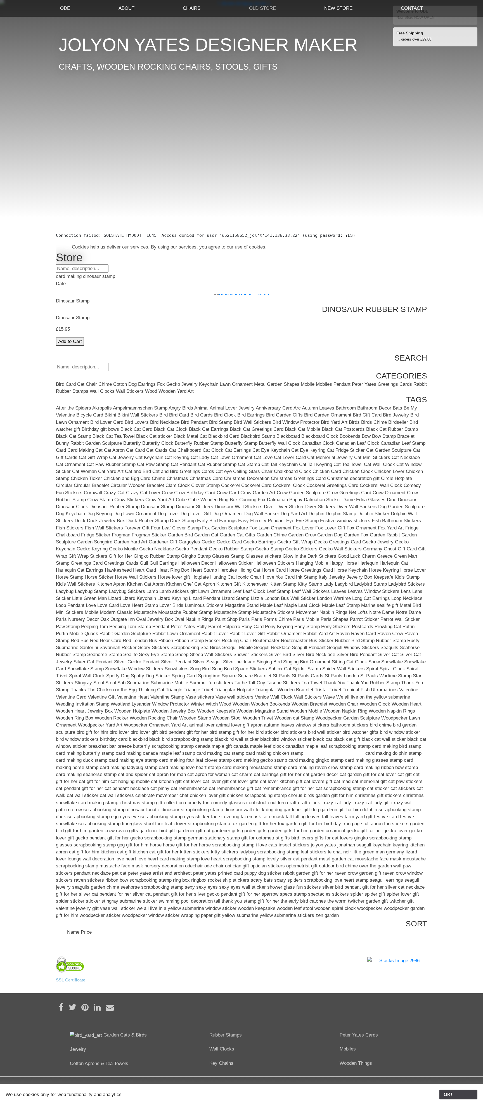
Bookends (350, 436)
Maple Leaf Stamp (341, 605)
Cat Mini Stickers (372, 457)
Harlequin (368, 563)
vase (105, 908)
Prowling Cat (388, 626)
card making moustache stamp (254, 767)
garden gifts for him (288, 830)
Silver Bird (280, 654)
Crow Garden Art (257, 492)
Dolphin (316, 513)
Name (73, 932)
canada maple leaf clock (258, 746)
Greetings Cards (121, 563)
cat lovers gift (318, 781)
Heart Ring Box (173, 570)
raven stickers (89, 880)
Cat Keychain (149, 457)
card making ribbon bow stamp (386, 767)
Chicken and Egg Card (126, 478)
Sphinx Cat (279, 668)
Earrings (147, 384)
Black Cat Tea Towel (114, 436)
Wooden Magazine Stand (262, 711)
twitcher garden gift (368, 901)
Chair (91, 384)
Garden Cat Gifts (237, 535)
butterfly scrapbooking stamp (163, 746)
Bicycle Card (89, 415)
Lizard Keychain (139, 598)
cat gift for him (94, 781)
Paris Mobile (306, 619)
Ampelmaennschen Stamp (140, 408)
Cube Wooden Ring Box (213, 499)
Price (86, 932)
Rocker (212, 640)
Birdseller (398, 422)
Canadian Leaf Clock (357, 443)
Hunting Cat (222, 577)
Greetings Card (87, 563)
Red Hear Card (105, 640)
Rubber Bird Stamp (355, 640)
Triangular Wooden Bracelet (284, 689)
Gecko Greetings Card (337, 542)
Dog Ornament (227, 513)
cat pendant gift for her (79, 788)
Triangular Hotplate (234, 689)
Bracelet (406, 436)
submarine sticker (138, 901)
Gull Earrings (163, 563)
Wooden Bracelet (309, 704)
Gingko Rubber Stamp (157, 556)
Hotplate (200, 577)
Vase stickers (200, 697)
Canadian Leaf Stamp (403, 443)
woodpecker (369, 908)
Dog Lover (168, 513)
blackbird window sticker (286, 739)
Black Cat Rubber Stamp (392, 429)
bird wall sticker (324, 732)
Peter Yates (183, 626)
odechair (194, 866)
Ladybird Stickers (406, 584)
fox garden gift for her (253, 823)
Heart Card (144, 570)
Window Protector (170, 704)
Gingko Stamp (196, 556)
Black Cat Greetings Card (256, 429)
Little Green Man (89, 598)
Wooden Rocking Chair (154, 718)
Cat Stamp (249, 464)
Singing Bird (269, 661)
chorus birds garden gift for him (321, 795)
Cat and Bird (138, 471)
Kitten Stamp (282, 584)
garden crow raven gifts (113, 830)
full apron (373, 823)
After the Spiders (73, 408)
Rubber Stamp (391, 640)
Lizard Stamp (235, 598)
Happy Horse (343, 563)
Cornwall (93, 492)
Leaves (338, 591)
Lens (406, 591)
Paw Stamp (68, 626)
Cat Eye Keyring (308, 450)
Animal (201, 408)
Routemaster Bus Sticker (307, 640)
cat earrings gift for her (278, 774)
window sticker (220, 908)
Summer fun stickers (211, 682)
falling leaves (307, 816)
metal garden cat (336, 859)
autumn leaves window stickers (296, 725)
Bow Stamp (384, 436)
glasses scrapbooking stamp (86, 845)
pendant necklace (92, 873)
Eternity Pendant (267, 520)
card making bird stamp (396, 746)
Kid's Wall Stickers (75, 584)
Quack (91, 633)
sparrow (270, 894)
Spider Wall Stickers (343, 668)
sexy (190, 887)
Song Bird (200, 668)
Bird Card (179, 415)
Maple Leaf (271, 605)
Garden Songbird (94, 542)
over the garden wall (380, 866)
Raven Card (363, 633)
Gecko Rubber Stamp (231, 549)
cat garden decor (320, 774)
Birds (354, 422)
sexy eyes (207, 887)
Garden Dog (329, 535)
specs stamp (293, 894)
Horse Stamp (69, 577)
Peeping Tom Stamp (130, 626)
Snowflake (392, 661)
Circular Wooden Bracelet (137, 485)
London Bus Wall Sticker (290, 598)
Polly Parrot (208, 626)
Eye (290, 520)
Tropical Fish (356, 689)
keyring (400, 845)
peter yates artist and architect (160, 873)
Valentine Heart (133, 697)
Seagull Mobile (237, 647)
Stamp (404, 675)
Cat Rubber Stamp (217, 464)
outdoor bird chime (338, 866)
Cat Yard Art (111, 471)
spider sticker (70, 901)
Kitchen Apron (111, 584)
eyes (125, 816)
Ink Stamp (306, 577)
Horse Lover (413, 570)
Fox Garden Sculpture (225, 528)
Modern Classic (116, 612)
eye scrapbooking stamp (157, 816)
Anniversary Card (274, 408)
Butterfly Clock (157, 443)
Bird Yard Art (334, 422)
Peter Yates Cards (359, 1035)
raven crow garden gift (358, 873)
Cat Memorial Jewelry (330, 457)
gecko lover (395, 830)
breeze (124, 746)
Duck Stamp (183, 520)
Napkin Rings (333, 612)
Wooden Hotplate (132, 711)
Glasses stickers (263, 556)
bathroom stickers (349, 725)
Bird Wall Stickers (252, 422)
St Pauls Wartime (378, 675)
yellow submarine (240, 915)
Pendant (342, 384)
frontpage (352, 823)
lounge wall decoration (91, 859)
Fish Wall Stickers (104, 528)
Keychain (208, 384)
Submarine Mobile (169, 682)
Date (61, 932)
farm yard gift (359, 816)
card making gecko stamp (260, 760)
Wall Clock (281, 697)
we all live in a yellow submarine (170, 908)
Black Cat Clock (171, 429)
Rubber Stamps (72, 391)
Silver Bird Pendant (357, 654)
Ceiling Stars (246, 471)
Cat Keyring (177, 457)
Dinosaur (407, 499)
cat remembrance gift (231, 788)
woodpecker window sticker (150, 915)
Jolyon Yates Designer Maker (208, 45)
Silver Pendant (176, 661)
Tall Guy (256, 682)
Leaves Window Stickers (373, 591)
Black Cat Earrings (208, 429)
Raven (343, 633)
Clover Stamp (205, 485)
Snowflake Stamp (85, 668)
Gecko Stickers (301, 549)
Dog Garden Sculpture (401, 506)
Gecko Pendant (191, 549)
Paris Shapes (335, 619)
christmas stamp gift (141, 802)
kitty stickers (224, 852)
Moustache (145, 612)
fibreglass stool (138, 823)
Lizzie (257, 598)
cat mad (342, 781)
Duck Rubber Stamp (147, 520)
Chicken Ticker (86, 478)
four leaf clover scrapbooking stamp (192, 823)
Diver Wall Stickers (357, 506)
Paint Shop (226, 619)
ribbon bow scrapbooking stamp (138, 880)
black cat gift (346, 739)
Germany (372, 549)
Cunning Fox (252, 499)
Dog (132, 384)
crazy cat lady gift (371, 802)
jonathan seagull (354, 845)
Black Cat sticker (154, 436)
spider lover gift (403, 894)
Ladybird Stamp (370, 584)
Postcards (362, 626)
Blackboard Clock (319, 436)
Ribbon (165, 640)
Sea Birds (210, 647)
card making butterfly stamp (85, 753)
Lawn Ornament (236, 384)
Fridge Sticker (95, 535)
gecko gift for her (364, 830)
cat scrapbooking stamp (341, 788)
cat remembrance (189, 788)
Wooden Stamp (195, 718)
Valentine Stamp (167, 697)
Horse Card (274, 570)
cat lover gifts (244, 781)
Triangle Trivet (198, 689)
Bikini (110, 415)
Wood (151, 391)
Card (71, 384)
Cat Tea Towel (348, 464)
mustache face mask (121, 866)
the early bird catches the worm (314, 901)
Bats (397, 408)
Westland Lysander (131, 704)
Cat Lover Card (290, 457)
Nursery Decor (83, 619)
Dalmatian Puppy (284, 499)
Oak (104, 619)
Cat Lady (200, 457)
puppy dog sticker (262, 873)
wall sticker (123, 908)
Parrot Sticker (364, 619)
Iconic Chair (248, 577)
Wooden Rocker (111, 718)
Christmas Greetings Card (298, 478)
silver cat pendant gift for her (162, 894)
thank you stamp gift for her (250, 901)
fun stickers (396, 823)
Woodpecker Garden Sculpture (348, 718)
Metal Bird (410, 605)
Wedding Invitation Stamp (82, 704)
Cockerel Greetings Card (332, 485)
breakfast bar (102, 746)
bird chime (381, 725)
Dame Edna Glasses (363, 499)
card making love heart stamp (190, 767)
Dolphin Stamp (341, 513)
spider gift (374, 894)
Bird (60, 384)
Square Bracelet (254, 675)
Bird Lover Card (106, 422)
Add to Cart (70, 341)
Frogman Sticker (149, 535)
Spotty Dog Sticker (150, 675)
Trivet (335, 689)
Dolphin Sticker (373, 513)
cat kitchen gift (166, 781)
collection (174, 802)
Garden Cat (206, 535)
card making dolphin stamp (393, 753)
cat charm (241, 774)
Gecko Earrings (259, 542)
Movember (307, 612)
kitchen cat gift (116, 852)
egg (115, 816)
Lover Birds (171, 605)
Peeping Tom (94, 626)
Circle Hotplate (396, 478)
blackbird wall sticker (237, 739)
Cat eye (224, 471)
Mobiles (324, 384)
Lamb (152, 591)
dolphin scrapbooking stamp (391, 809)
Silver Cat (388, 654)
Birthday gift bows (100, 429)
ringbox (199, 880)
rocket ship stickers (228, 880)
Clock (184, 485)
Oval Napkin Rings (194, 619)
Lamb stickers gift (178, 591)
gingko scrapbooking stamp (382, 838)
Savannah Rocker (118, 647)
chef (183, 795)
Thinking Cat (151, 689)
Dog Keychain (70, 513)
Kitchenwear (255, 584)
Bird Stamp (220, 422)
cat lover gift (216, 781)
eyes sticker (197, 816)
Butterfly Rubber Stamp (199, 443)
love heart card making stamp (169, 859)
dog (269, 809)
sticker (93, 901)
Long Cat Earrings (371, 598)
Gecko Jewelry (378, 542)
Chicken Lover (389, 471)
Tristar (321, 689)
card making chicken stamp (274, 753)
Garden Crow (302, 535)
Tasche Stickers (283, 682)
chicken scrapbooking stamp (257, 795)
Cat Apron (114, 450)
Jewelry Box (359, 577)
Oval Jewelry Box (154, 619)
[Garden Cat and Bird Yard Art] (86, 1035)
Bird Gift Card (367, 415)
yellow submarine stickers (287, 915)
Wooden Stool (227, 718)
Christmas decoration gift (353, 478)
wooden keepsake (256, 908)
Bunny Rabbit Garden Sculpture (89, 443)
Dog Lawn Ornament (134, 513)
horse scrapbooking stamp (226, 845)
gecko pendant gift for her (102, 838)
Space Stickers (251, 668)
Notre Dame (381, 612)
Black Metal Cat (190, 436)
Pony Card (253, 626)
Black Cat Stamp (73, 436)
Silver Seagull (207, 661)
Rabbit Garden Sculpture (125, 633)
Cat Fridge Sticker (346, 450)
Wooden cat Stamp (294, 718)
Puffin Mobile (69, 633)
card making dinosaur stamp (334, 753)
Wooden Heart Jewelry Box (84, 711)
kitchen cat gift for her (156, 852)
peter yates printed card (218, 873)
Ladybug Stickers (127, 591)
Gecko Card (229, 542)
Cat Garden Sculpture (388, 450)
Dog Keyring (99, 513)
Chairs (191, 8)
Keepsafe (383, 577)
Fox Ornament (362, 528)
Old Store (262, 8)
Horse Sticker (99, 577)
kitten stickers (195, 852)
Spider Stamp (307, 668)
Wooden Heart (407, 704)
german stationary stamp (214, 838)
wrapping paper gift (201, 915)
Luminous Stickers (204, 605)
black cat (322, 739)
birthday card (113, 739)
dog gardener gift (292, 809)
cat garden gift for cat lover (368, 774)
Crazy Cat (114, 492)
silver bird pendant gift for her (353, 887)
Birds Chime (374, 422)
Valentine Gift (102, 697)
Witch (212, 704)
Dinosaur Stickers (194, 506)
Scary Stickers (153, 647)
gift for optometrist (260, 838)
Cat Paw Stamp (153, 464)
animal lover (202, 725)
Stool (110, 682)
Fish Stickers (70, 528)
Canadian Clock (318, 443)
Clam (170, 485)
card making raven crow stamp (320, 767)
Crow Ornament (389, 492)
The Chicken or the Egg (112, 689)
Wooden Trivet (258, 718)
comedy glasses (228, 802)
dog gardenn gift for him (336, 809)
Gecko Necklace (156, 549)
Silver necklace (239, 661)
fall (289, 816)
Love (91, 605)
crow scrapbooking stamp (99, 809)
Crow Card (228, 492)
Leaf (237, 591)
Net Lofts (358, 612)
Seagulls (389, 647)
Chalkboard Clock (292, 471)
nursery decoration (164, 866)
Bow (366, 436)
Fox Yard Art (391, 528)
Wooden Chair (343, 704)
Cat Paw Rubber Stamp (111, 464)
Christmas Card (206, 478)
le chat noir (339, 852)
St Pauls (281, 675)
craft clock (309, 802)
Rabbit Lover (215, 633)
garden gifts (254, 830)
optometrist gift (302, 866)
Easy (243, 520)
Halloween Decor (196, 563)
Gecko (173, 384)
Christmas (177, 478)
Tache (241, 682)
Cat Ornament (70, 464)
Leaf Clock (254, 591)
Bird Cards (201, 415)
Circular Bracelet (91, 485)
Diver (269, 506)
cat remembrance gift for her (284, 788)
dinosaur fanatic (143, 809)
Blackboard (288, 436)
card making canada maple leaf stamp (155, 753)
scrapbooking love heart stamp (336, 880)
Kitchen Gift (228, 584)
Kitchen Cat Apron (146, 584)
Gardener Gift (163, 542)
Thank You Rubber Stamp (373, 682)
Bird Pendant (194, 422)
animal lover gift (232, 725)
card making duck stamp (81, 760)
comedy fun (197, 802)
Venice (262, 697)
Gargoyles (189, 542)
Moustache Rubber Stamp (185, 612)
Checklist (65, 228)
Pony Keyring (279, 626)
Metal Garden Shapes (276, 384)
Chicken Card (326, 471)
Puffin (408, 626)
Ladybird (344, 584)
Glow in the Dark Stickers (309, 556)
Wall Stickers (130, 391)
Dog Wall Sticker (261, 513)
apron (256, 725)
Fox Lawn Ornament (270, 528)
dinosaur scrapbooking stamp (192, 809)
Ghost (390, 549)
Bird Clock (225, 415)
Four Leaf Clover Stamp (176, 528)
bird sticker (267, 732)
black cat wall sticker (384, 739)
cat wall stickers (117, 795)
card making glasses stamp (373, 760)
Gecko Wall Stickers (340, 549)
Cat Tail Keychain (279, 464)
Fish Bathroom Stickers (396, 520)
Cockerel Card (256, 485)
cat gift (404, 774)
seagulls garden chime (95, 887)
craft (292, 802)
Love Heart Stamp (139, 605)
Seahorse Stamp (104, 654)
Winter (197, 704)
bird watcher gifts (360, 732)
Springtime (209, 675)
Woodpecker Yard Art (100, 725)
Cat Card (135, 450)
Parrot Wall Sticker (400, 619)
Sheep (181, 654)
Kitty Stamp (310, 584)
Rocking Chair (236, 640)
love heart (125, 859)
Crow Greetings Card (349, 492)
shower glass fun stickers (294, 887)
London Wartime (334, 598)
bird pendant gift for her (183, 732)
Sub (121, 682)
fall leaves (332, 816)
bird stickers (294, 732)
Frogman (121, 535)
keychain (382, 845)
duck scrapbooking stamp (83, 816)
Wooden (167, 391)
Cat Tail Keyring (315, 464)
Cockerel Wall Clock (381, 485)
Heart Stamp (204, 570)
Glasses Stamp (228, 556)
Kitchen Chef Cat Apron (190, 584)
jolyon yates (323, 845)
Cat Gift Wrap (93, 457)
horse (156, 845)
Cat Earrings (238, 450)
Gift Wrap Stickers (87, 556)
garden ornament (327, 830)
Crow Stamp (100, 499)
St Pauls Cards (307, 675)
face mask (273, 816)
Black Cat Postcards (343, 429)
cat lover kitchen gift (281, 781)
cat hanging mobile (130, 781)
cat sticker (378, 788)
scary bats (262, 880)
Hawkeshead (118, 570)
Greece (384, 556)
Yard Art (185, 391)
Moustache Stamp (233, 612)
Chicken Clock (357, 471)
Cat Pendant (183, 464)
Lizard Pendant (204, 598)
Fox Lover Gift (330, 528)
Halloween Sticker (234, 563)
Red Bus (80, 640)
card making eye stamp (133, 760)
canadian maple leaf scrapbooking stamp (328, 746)
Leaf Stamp (278, 591)
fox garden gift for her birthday (309, 823)
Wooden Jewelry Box (173, 711)
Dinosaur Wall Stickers (238, 506)
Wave (329, 697)
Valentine (408, 689)
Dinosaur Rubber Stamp (114, 506)
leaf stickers (313, 852)
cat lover (192, 781)
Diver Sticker (290, 506)
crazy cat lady (336, 802)
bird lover (119, 732)
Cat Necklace (406, 457)
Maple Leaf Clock (302, 605)
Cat (80, 384)
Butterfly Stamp (241, 443)
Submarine (138, 682)
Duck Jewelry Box (106, 520)
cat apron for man (167, 774)
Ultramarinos (384, 689)
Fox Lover (303, 528)
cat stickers (402, 788)
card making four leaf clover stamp (195, 760)
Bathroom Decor (374, 408)
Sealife (130, 654)
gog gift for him (132, 845)
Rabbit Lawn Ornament (176, 633)
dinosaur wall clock (244, 809)
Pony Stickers (336, 626)
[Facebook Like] (397, 960)
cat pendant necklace (127, 788)
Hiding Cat (249, 570)
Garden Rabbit (385, 535)
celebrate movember (156, 795)
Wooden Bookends (270, 704)
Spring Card (184, 675)
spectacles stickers (328, 894)
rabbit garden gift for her (308, 873)
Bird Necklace (164, 422)
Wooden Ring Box (74, 718)
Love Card (108, 605)
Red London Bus (140, 640)
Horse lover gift (174, 577)
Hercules (227, 570)
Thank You (334, 682)
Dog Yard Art (294, 513)
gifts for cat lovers (334, 838)
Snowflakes (177, 668)
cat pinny (159, 788)
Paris (244, 619)
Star (417, 675)
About (126, 8)
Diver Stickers (320, 506)
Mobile (307, 384)
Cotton (120, 384)
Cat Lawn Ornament (231, 457)
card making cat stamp (220, 753)
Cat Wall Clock (379, 464)
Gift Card (407, 549)
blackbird (138, 739)
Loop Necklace (406, 598)
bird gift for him (92, 732)
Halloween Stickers (274, 563)
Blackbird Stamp (258, 436)
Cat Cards (156, 450)
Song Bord (223, 668)
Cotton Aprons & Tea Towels (99, 1063)
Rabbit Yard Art (319, 633)
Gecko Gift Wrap (294, 542)
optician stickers (267, 866)
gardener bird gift (157, 830)
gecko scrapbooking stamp (158, 838)
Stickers (64, 682)
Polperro (231, 626)
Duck (80, 520)
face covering (225, 816)
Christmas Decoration (246, 478)
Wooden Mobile (306, 711)
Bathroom (346, 408)
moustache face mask (378, 859)
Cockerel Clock (289, 485)
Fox (161, 384)
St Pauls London (342, 675)
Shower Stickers (250, 654)
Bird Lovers (137, 422)
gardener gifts (226, 830)
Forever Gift (137, 528)
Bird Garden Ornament (327, 415)
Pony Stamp (307, 626)
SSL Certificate (70, 980)
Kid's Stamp (407, 577)
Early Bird (207, 520)
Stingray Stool (89, 682)
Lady (328, 584)
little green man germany (378, 852)
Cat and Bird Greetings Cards (183, 471)
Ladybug (65, 591)
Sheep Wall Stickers (211, 654)
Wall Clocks (102, 391)
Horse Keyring (384, 570)
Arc (297, 408)
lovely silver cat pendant (292, 859)
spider (356, 894)
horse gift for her (180, 845)
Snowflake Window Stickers (134, 668)
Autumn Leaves (318, 408)
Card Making (80, 450)
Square (229, 675)
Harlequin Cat (394, 563)
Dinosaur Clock (72, 506)
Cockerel (230, 485)
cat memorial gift (369, 781)
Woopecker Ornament (147, 725)
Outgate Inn (122, 619)
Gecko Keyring (92, 549)
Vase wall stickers (235, 697)
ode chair (214, 866)
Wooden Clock (375, 704)
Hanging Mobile (312, 563)
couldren (277, 802)
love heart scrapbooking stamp (233, 859)
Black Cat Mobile (302, 429)
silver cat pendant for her (105, 894)
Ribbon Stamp (189, 640)
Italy (323, 577)
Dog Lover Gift (196, 513)
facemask (251, 816)
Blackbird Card (223, 436)
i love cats (266, 845)
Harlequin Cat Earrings (79, 570)
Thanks (78, 689)
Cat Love (263, 457)
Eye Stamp (307, 520)
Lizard (114, 598)
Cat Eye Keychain (271, 450)
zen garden (327, 915)
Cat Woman (84, 471)
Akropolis (102, 408)
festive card (386, 816)
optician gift (237, 866)
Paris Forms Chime (271, 619)
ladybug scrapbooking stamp (269, 852)
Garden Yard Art (130, 542)
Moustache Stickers (274, 612)
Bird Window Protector (296, 422)
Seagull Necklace (272, 647)
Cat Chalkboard (185, 450)
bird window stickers (77, 739)
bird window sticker (400, 732)
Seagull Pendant (309, 647)
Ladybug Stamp (91, 591)
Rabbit (420, 384)
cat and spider (133, 774)
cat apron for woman (208, 774)
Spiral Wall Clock (87, 675)
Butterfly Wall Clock (279, 443)
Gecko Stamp (269, 549)
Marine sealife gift (379, 605)
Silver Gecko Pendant (137, 661)
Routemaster (266, 640)
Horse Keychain (351, 570)
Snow (374, 661)
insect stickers (294, 845)
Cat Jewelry (121, 457)
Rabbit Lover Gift (247, 633)
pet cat (119, 873)
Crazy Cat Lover (143, 492)
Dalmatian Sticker (322, 499)
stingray (109, 901)
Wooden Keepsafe (216, 711)
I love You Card (279, 577)
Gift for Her (120, 556)
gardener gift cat (193, 830)
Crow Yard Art (159, 499)
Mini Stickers (69, 612)
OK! (458, 1094)
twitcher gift (401, 901)
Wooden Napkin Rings (392, 711)
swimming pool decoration (185, 901)
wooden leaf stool (295, 908)
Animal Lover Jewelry (232, 408)
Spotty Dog (117, 675)
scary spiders (288, 880)
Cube (181, 499)
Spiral (372, 668)
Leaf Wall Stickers (311, 591)
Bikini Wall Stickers (137, 415)
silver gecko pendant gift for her (227, 894)
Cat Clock (213, 450)
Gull (144, 563)
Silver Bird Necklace (313, 654)
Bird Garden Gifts (284, 415)
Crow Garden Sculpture (301, 492)
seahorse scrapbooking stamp (151, 887)
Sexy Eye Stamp (156, 654)
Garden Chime (272, 535)
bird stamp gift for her (231, 732)
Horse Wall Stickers (136, 577)
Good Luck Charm (357, 556)
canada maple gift (213, 746)
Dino (391, 499)
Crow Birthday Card (194, 492)
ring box (181, 880)
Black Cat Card (136, 429)
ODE (65, 8)
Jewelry (189, 384)
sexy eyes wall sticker (242, 887)
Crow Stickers (129, 499)
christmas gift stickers (378, 795)
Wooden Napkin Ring (345, 711)
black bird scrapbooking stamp (181, 739)
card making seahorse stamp (86, 774)
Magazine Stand (242, 605)
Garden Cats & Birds (124, 1035)
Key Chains (221, 1063)
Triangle (174, 689)
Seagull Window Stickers (353, 647)
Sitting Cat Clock (349, 661)
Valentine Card (71, 697)
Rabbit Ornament (284, 633)
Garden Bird (180, 535)
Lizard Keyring (172, 598)
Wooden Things (356, 1063)
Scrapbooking (185, 647)
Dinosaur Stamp (157, 506)
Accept (63, 247)
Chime (105, 384)
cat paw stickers (405, 781)
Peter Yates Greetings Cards (382, 384)
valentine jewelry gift (77, 908)
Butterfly (132, 443)
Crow (167, 492)
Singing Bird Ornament (306, 661)
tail (217, 901)
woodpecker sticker (100, 915)
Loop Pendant (70, 605)
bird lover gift (144, 732)
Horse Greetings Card (310, 570)
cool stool (256, 802)
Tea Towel (312, 682)
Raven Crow (390, 633)
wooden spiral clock (335, 908)
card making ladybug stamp (128, 767)
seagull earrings (386, 880)
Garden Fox (356, 535)
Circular (64, 485)
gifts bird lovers (297, 838)
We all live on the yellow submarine (373, 697)
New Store (338, 8)
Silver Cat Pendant (93, 661)
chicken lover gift (208, 795)
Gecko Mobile (123, 549)
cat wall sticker (82, 795)
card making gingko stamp (316, 760)
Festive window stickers (345, 520)
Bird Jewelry (396, 415)
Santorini (89, 647)
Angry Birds (181, 408)
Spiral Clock (392, 668)
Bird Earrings (251, 415)
